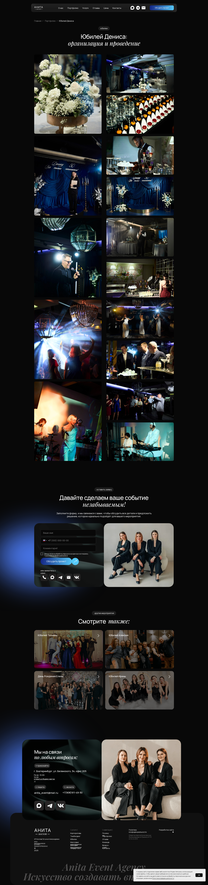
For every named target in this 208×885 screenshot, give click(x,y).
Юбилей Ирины (117, 676)
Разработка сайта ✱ (166, 831)
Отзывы (96, 8)
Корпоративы (75, 833)
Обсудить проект (56, 561)
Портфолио (73, 8)
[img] (52, 577)
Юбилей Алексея (118, 635)
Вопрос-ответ (105, 846)
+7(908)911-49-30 (72, 792)
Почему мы (105, 834)
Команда (105, 842)
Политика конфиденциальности (138, 831)
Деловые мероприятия (75, 846)
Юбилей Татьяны (47, 635)
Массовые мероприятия (75, 843)
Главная (37, 21)
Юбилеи (73, 839)
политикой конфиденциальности (56, 555)
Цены (106, 8)
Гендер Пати (75, 848)
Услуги (85, 8)
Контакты (117, 8)
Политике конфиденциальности (163, 878)
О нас (60, 8)
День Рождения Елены (50, 676)
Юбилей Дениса (66, 21)
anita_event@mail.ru (46, 792)
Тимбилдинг (75, 836)
